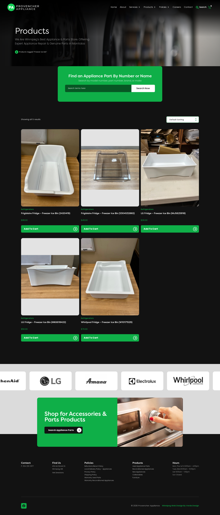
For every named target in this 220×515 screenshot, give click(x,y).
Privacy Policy (89, 472)
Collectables (137, 475)
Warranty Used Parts (92, 477)
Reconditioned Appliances (143, 469)
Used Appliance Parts (141, 466)
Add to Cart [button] (31, 229)
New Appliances (138, 472)
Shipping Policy (90, 475)
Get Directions (58, 472)
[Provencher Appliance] (23, 7)
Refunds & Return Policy (93, 466)
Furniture (135, 477)
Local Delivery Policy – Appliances (98, 469)
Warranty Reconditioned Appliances (99, 480)
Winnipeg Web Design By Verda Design (180, 505)
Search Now (143, 88)
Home (16, 52)
